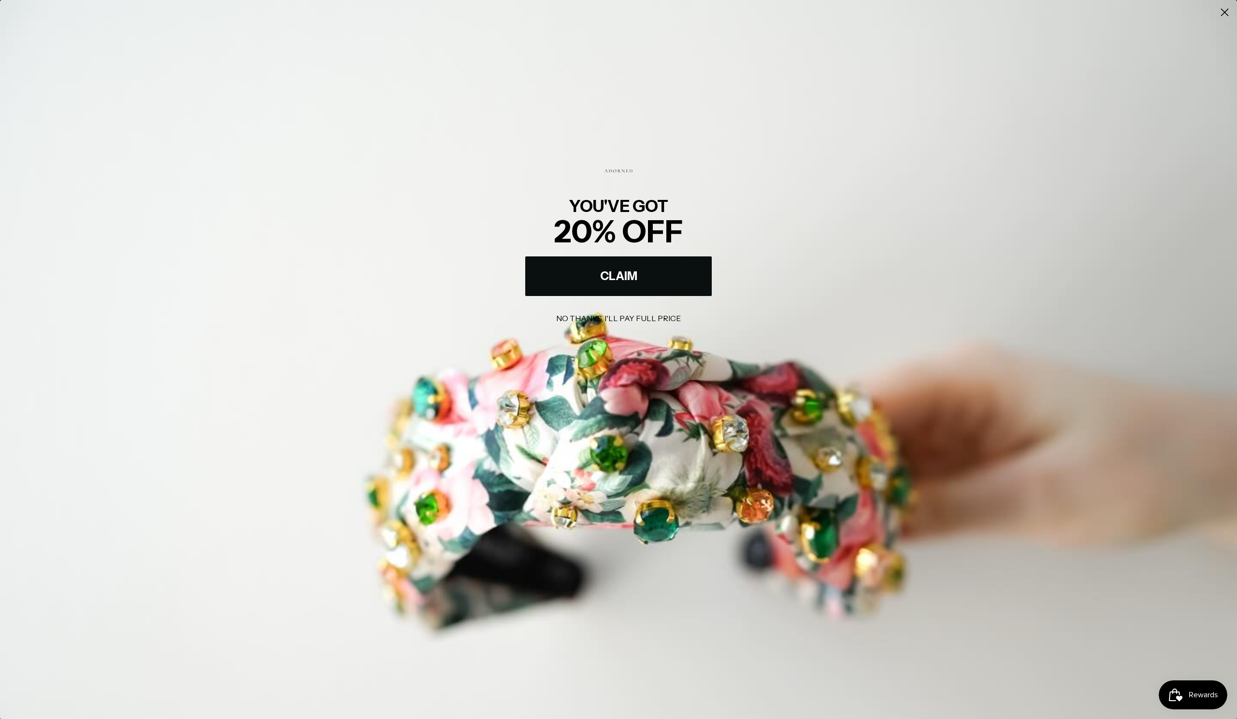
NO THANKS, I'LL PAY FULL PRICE (618, 318)
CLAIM (618, 276)
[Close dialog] (1224, 12)
